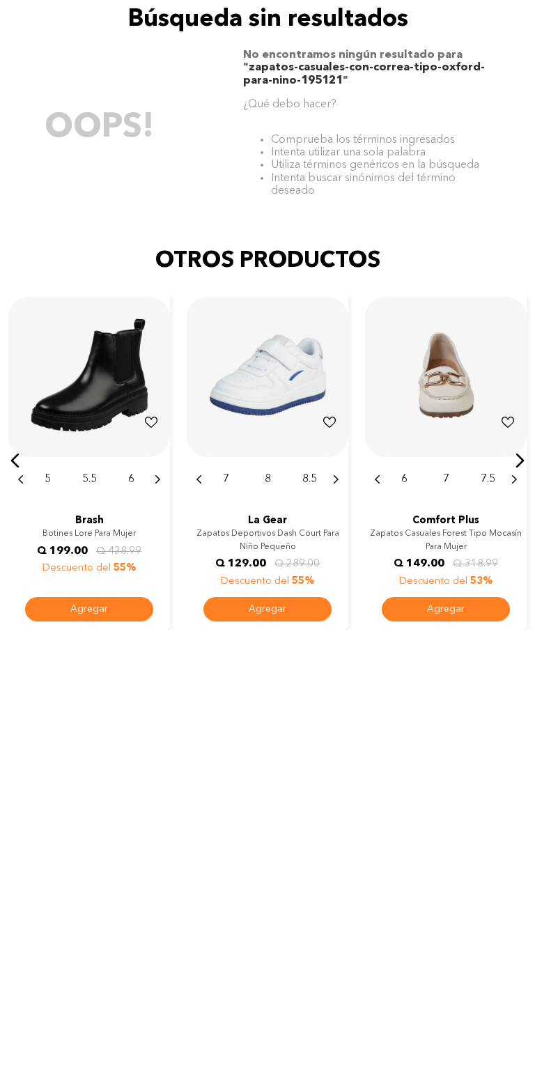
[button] (15, 461)
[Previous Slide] (21, 479)
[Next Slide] (157, 479)
